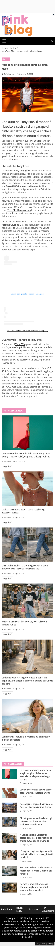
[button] (52, 41)
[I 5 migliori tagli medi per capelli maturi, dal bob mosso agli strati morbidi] (9, 855)
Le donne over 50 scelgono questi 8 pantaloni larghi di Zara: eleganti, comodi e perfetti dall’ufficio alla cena (27, 680)
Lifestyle (5, 59)
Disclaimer (33, 909)
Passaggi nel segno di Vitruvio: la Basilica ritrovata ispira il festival (36, 806)
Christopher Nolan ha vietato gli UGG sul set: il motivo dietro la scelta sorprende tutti (25, 567)
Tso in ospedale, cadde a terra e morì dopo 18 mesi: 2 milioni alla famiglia (36, 870)
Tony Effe (20, 344)
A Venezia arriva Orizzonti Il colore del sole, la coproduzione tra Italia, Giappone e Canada (36, 837)
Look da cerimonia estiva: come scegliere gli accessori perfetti (36, 791)
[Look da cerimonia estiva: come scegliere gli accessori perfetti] (27, 488)
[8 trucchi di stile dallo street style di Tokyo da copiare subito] (27, 601)
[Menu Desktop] (4, 41)
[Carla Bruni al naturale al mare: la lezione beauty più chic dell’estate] (27, 716)
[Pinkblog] (17, 25)
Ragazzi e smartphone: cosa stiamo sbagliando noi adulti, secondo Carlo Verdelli (34, 887)
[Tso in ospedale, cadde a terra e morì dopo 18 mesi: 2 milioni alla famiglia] (9, 871)
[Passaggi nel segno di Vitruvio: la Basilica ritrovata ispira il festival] (9, 808)
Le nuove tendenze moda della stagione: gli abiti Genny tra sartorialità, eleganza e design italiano (26, 455)
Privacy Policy (19, 909)
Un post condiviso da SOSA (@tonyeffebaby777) (27, 330)
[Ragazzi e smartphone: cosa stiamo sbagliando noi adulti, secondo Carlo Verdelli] (9, 888)
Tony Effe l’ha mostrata (19, 210)
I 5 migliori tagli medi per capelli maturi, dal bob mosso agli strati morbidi (36, 854)
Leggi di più (7, 466)
